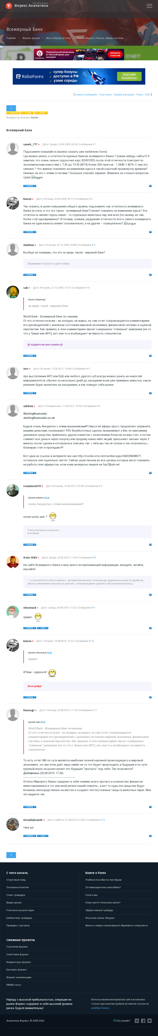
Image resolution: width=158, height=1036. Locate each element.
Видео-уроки (13, 902)
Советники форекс (17, 954)
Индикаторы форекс (18, 962)
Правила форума (124, 94)
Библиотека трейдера (19, 917)
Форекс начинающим (18, 977)
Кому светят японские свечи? (103, 902)
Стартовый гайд (15, 879)
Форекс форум (31, 38)
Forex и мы (91, 895)
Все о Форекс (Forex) (58, 38)
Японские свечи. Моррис (100, 917)
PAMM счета (13, 984)
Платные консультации (20, 910)
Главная (11, 38)
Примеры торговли (17, 925)
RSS (147, 94)
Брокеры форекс (16, 969)
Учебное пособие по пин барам (103, 879)
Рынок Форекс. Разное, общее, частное (100, 38)
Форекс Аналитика (31, 5)
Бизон (34, 117)
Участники (105, 94)
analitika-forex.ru (100, 1008)
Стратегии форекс (17, 946)
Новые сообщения (86, 94)
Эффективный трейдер (99, 910)
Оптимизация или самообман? (103, 887)
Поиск (139, 94)
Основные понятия (17, 887)
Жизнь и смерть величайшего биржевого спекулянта (116, 925)
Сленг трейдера (15, 895)
